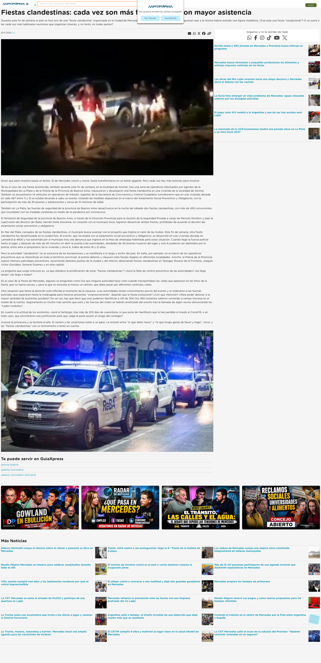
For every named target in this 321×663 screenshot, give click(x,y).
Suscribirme (170, 18)
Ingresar (311, 5)
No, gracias (150, 18)
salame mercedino (12, 470)
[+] (13, 33)
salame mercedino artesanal (18, 475)
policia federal (9, 465)
